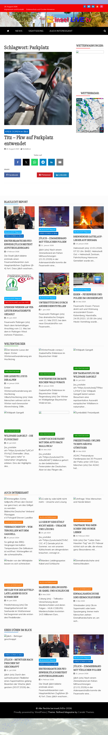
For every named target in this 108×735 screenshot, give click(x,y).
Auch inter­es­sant (16, 493)
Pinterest (46, 174)
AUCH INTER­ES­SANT (61, 30)
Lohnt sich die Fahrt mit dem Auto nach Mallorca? (52, 442)
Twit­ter (88, 6)
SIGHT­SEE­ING (36, 30)
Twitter (29, 174)
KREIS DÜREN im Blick (16, 131)
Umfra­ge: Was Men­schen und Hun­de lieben (85, 529)
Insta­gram (101, 6)
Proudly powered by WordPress (30, 712)
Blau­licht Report (16, 202)
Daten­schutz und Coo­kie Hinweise (40, 9)
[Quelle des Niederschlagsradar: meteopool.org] (90, 132)
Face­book (84, 6)
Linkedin (62, 174)
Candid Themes (86, 712)
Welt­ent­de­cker (14, 344)
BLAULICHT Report (13, 232)
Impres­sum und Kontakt (14, 9)
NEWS (18, 30)
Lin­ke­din (93, 6)
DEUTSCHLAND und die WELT (17, 302)
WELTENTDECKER (12, 371)
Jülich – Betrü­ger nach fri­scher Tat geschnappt (18, 663)
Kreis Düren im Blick (18, 630)
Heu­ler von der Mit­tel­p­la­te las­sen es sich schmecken (19, 593)
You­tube (97, 6)
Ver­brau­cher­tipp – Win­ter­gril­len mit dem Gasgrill (18, 530)
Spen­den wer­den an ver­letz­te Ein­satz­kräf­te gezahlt (19, 311)
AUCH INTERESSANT (13, 522)
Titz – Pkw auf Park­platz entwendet (28, 140)
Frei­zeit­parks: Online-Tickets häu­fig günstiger (87, 444)
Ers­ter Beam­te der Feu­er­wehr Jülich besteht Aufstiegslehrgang (18, 244)
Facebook (13, 174)
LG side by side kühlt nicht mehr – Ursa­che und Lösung (52, 525)
